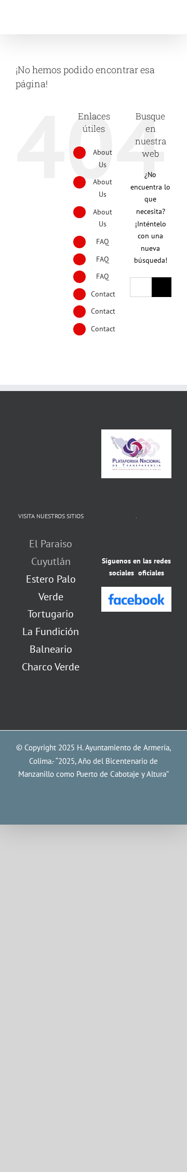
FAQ (102, 241)
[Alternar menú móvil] (167, 18)
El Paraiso (50, 543)
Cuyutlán (51, 561)
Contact (103, 294)
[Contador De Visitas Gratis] (137, 541)
